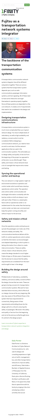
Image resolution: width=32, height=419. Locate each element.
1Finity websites (19, 8)
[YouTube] (29, 8)
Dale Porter (16, 341)
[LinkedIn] (26, 8)
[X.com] (27, 8)
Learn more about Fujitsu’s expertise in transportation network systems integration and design (15, 326)
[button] (29, 12)
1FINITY (10, 12)
